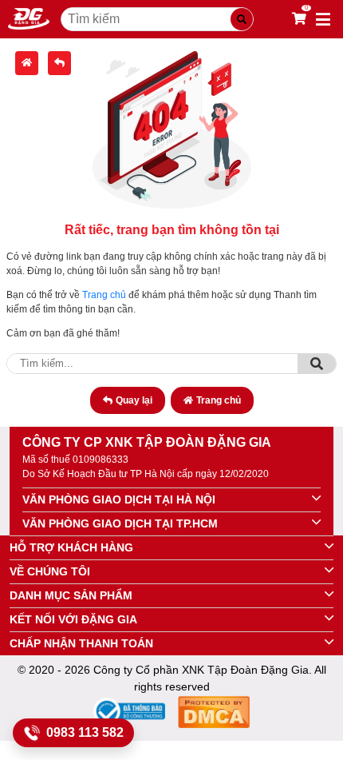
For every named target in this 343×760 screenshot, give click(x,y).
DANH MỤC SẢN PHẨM (71, 595)
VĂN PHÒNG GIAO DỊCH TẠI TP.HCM (120, 523)
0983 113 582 (85, 732)
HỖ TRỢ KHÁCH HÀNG (71, 547)
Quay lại (134, 400)
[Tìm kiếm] (242, 19)
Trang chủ (104, 294)
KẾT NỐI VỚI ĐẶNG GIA (73, 619)
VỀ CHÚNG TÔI (50, 571)
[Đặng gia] (28, 19)
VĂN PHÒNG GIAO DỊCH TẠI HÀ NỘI (118, 499)
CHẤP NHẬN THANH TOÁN (81, 643)
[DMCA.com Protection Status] (214, 714)
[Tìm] (317, 363)
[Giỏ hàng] (299, 19)
